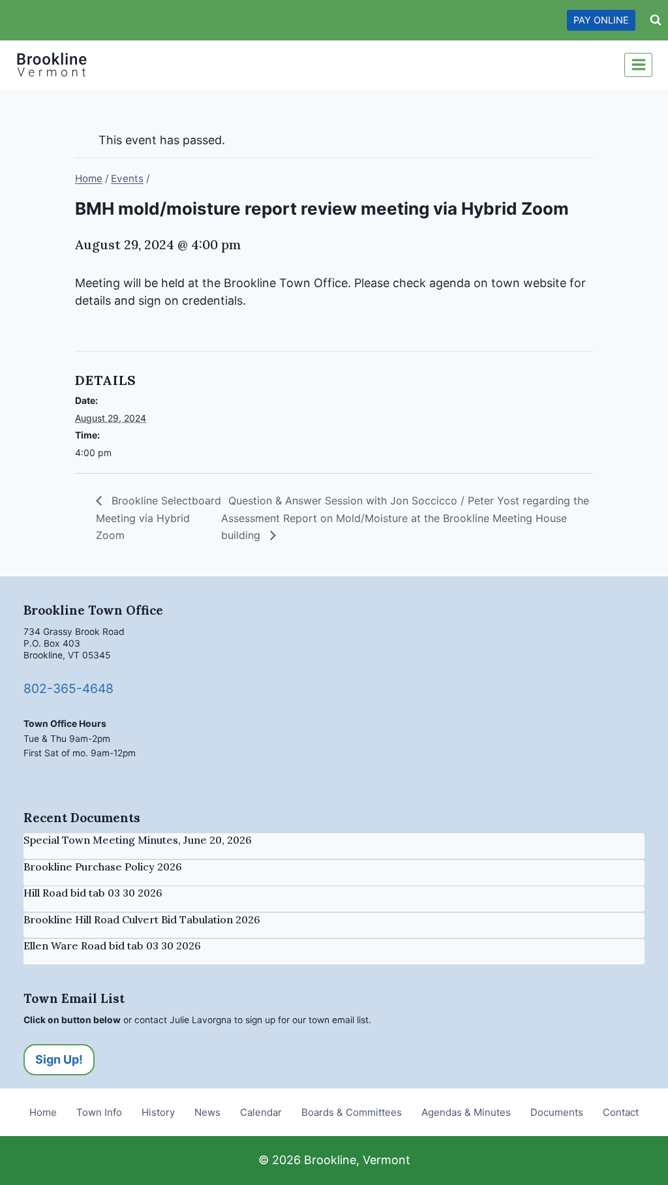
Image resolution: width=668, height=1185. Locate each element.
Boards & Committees (351, 1112)
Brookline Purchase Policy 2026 (102, 866)
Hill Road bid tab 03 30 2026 (92, 892)
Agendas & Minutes (466, 1112)
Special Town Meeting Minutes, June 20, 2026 (137, 839)
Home (43, 1112)
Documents (556, 1112)
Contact (621, 1112)
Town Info (99, 1112)
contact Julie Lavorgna (183, 1020)
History (158, 1112)
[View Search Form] (655, 20)
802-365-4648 (68, 688)
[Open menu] (638, 65)
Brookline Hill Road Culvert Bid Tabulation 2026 (141, 919)
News (207, 1112)
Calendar (261, 1112)
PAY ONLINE (601, 19)
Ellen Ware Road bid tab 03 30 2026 (112, 945)
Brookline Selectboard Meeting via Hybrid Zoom (158, 518)
